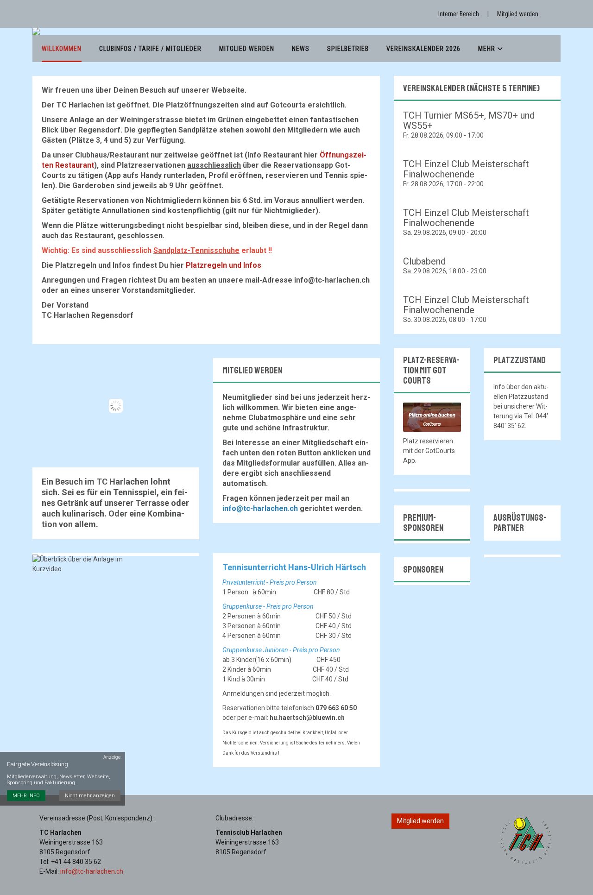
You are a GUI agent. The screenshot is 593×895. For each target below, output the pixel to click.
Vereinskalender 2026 (423, 48)
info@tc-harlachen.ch (91, 871)
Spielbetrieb (348, 48)
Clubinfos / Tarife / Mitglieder (150, 48)
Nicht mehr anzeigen (90, 796)
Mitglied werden (517, 14)
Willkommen (62, 48)
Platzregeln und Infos (223, 265)
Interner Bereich (458, 14)
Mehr (487, 48)
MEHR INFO (26, 796)
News (300, 48)
